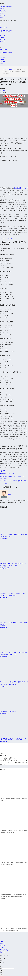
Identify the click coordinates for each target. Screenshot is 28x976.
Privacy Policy (4, 950)
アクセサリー (3, 11)
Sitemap (2, 15)
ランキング (11, 473)
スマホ (2, 8)
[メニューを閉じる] (0, 1)
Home (1, 941)
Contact (2, 13)
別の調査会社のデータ (20, 188)
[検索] (0, 24)
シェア (6, 473)
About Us (2, 17)
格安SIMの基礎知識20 (6, 6)
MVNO (2, 473)
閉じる (2, 970)
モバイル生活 (3, 27)
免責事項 (2, 952)
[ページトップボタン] (0, 966)
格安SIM (2, 90)
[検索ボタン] (0, 45)
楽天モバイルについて (7, 238)
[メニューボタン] (0, 47)
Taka (9, 494)
